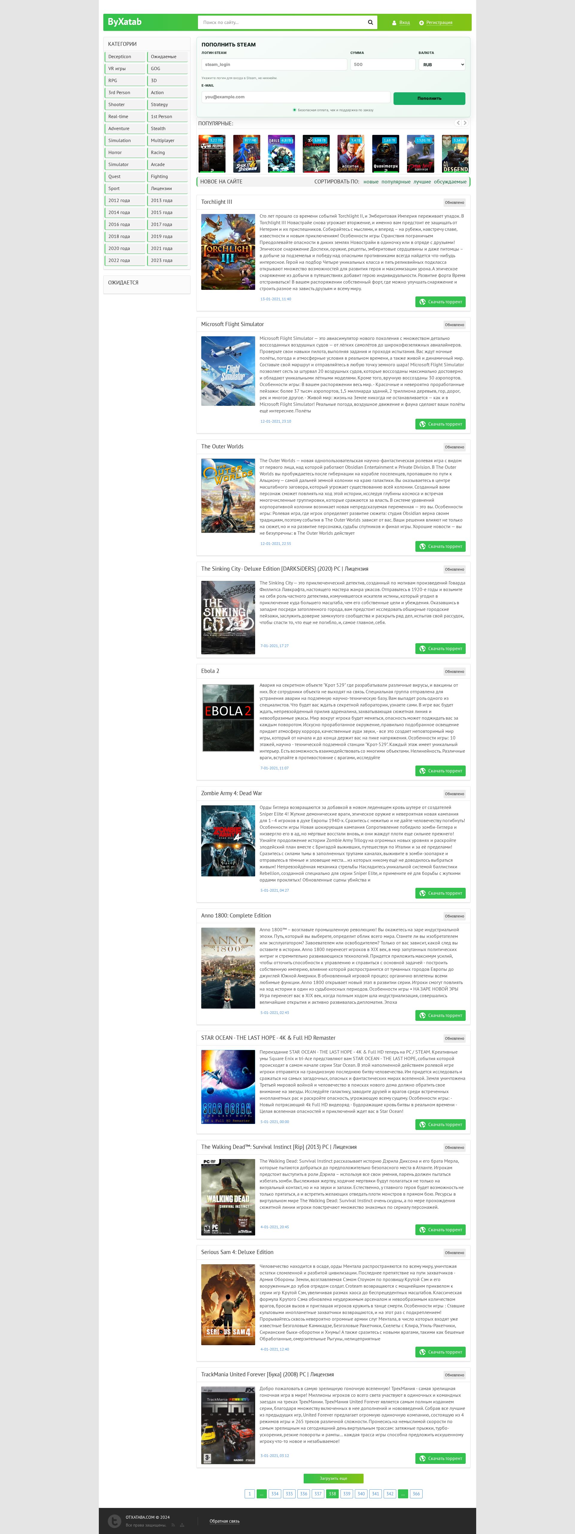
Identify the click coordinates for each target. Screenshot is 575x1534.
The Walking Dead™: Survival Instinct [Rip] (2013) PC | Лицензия (279, 1147)
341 (375, 1494)
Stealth (158, 128)
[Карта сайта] (181, 1524)
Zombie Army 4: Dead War (231, 793)
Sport (113, 188)
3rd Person (119, 92)
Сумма (357, 53)
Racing (158, 152)
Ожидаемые (163, 56)
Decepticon (119, 56)
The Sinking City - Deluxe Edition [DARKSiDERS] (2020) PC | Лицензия (284, 569)
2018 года (119, 236)
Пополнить (429, 98)
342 (390, 1494)
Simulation (119, 140)
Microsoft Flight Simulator (232, 324)
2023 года (161, 260)
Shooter (116, 104)
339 (346, 1494)
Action (157, 92)
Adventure (118, 128)
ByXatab (125, 22)
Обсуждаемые (450, 182)
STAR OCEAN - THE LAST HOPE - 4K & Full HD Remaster (268, 1038)
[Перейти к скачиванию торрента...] (228, 252)
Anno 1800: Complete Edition (236, 915)
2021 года (161, 248)
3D (154, 80)
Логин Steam (214, 53)
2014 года (119, 212)
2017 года (161, 224)
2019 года (161, 236)
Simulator (118, 164)
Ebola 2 (210, 671)
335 (289, 1494)
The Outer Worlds (222, 446)
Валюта (426, 53)
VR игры (117, 68)
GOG (155, 68)
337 (318, 1494)
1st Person (161, 116)
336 (303, 1494)
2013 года (161, 200)
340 (361, 1494)
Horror (115, 152)
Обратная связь (225, 1521)
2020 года (119, 248)
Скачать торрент (445, 302)
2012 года (119, 200)
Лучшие (422, 182)
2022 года (119, 260)
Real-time (118, 116)
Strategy (159, 104)
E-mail (208, 85)
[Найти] (370, 22)
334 (275, 1494)
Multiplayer (162, 140)
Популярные (396, 182)
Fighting (159, 176)
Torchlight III (216, 202)
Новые (371, 182)
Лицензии (161, 188)
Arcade (158, 164)
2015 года (161, 212)
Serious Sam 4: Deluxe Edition (237, 1252)
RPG (112, 80)
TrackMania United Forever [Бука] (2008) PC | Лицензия (267, 1374)
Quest (114, 176)
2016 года (119, 224)
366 (416, 1494)
